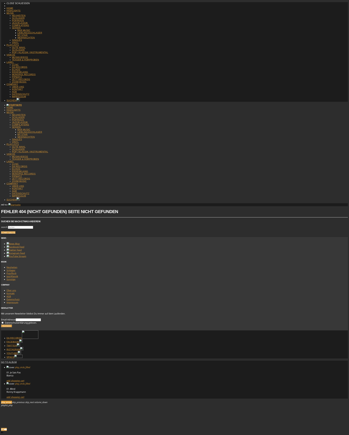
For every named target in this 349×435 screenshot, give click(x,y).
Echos (16, 69)
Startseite (8, 232)
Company (12, 84)
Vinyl (15, 42)
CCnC (15, 65)
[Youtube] (5, 429)
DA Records (19, 67)
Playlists (13, 45)
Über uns (18, 87)
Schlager (18, 18)
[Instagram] (3, 429)
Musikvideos (20, 57)
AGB (14, 92)
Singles (17, 40)
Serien (16, 28)
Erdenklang (20, 72)
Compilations (20, 25)
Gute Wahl (18, 47)
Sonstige (11, 279)
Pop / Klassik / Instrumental (30, 52)
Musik (10, 13)
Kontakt (17, 89)
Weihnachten (26, 38)
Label (10, 62)
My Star (22, 35)
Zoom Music (19, 82)
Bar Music (23, 30)
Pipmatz (17, 77)
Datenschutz (20, 94)
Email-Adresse (8, 319)
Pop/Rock (18, 20)
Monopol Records (24, 74)
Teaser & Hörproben (25, 60)
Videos (11, 55)
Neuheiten (18, 15)
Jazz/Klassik (20, 23)
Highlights (14, 11)
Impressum (19, 96)
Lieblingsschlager (29, 33)
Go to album (9, 362)
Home (10, 8)
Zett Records (21, 79)
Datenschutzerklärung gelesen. (20, 322)
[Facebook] (1, 429)
